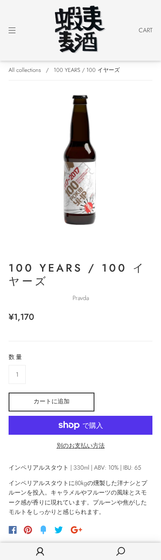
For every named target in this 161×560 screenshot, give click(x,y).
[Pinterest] (28, 530)
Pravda (81, 298)
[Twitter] (59, 530)
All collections (25, 70)
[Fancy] (43, 530)
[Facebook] (12, 530)
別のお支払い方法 (81, 445)
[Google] (76, 530)
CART (145, 30)
